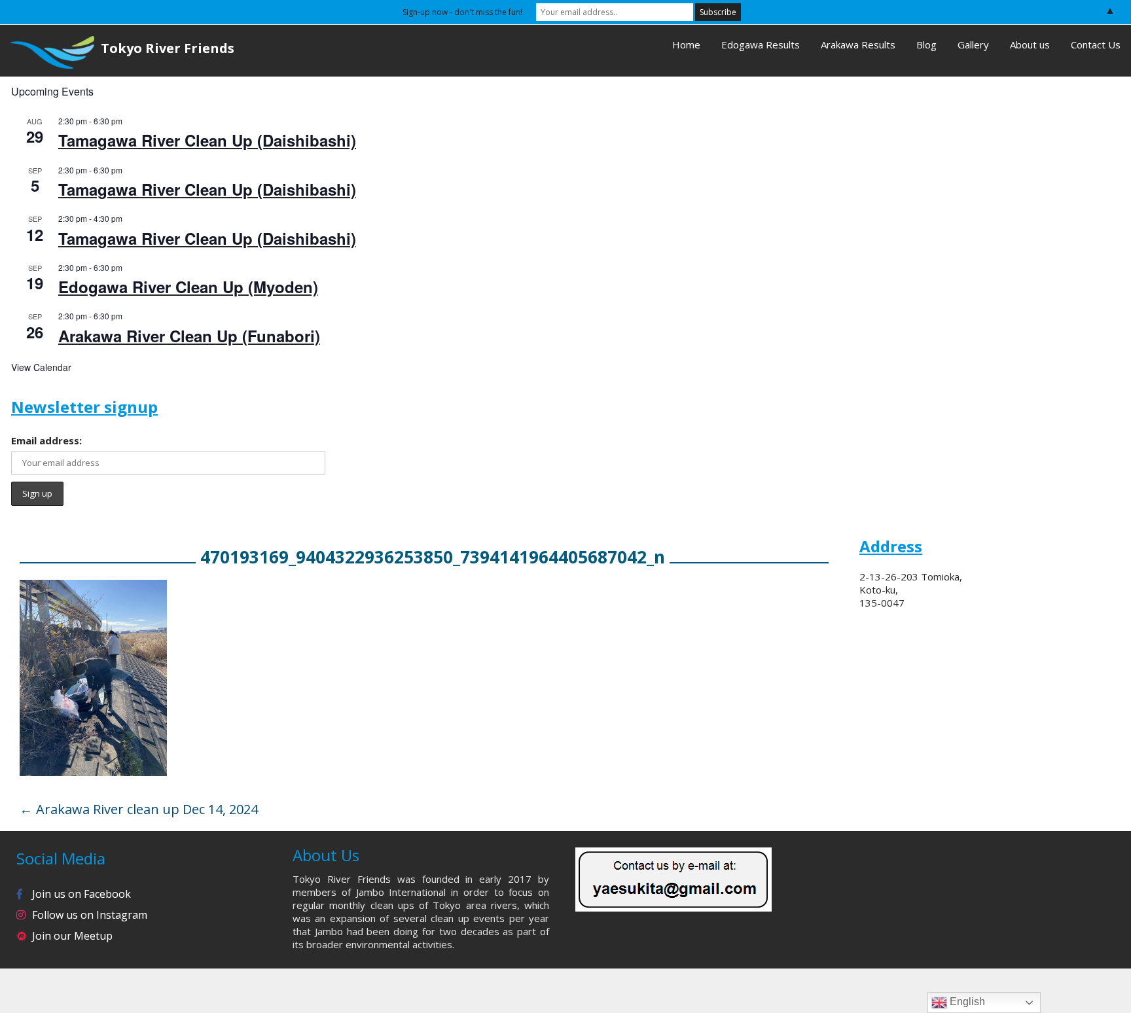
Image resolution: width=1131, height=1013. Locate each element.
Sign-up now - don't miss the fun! (462, 12)
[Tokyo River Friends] (47, 51)
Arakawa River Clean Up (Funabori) (189, 336)
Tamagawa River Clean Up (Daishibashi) (207, 140)
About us (1030, 44)
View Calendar (41, 367)
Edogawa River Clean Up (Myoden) (188, 286)
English (966, 1001)
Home (686, 44)
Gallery (973, 44)
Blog (926, 44)
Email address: (46, 440)
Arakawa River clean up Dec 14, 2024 (139, 809)
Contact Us (1096, 44)
